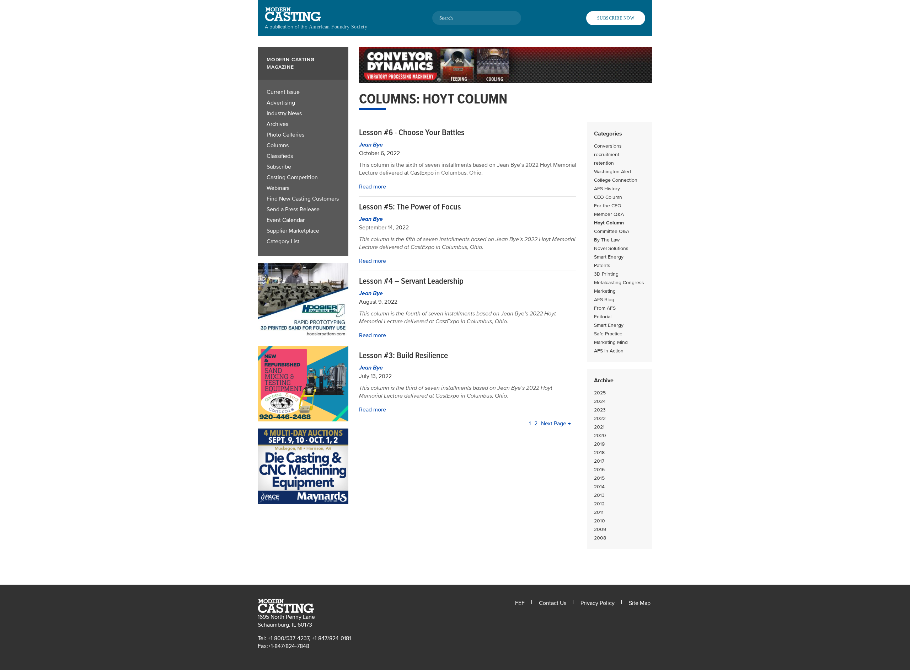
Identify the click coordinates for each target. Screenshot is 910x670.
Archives (277, 124)
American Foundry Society (338, 27)
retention (604, 163)
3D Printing (606, 274)
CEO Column (608, 197)
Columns (278, 145)
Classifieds (280, 156)
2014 (599, 487)
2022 (600, 418)
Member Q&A (609, 214)
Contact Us (552, 603)
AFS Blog (604, 300)
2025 (600, 393)
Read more (372, 186)
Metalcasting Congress (619, 283)
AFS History (607, 189)
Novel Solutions (611, 248)
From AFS (605, 308)
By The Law (607, 240)
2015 (599, 478)
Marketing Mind (611, 342)
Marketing (605, 291)
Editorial (602, 317)
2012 (599, 504)
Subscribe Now (615, 18)
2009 (600, 529)
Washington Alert (612, 172)
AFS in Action (608, 351)
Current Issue (283, 92)
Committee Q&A (611, 231)
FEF (520, 603)
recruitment (606, 154)
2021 (599, 427)
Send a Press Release (293, 209)
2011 (599, 512)
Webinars (278, 188)
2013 (599, 495)
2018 (599, 453)
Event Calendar (286, 220)
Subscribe (279, 166)
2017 (599, 461)
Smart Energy (608, 257)
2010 (599, 521)
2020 (600, 435)
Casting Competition (292, 177)
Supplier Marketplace (293, 230)
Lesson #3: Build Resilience (403, 355)
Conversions (608, 146)
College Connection (615, 180)
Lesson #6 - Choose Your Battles (412, 132)
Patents (602, 265)
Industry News (284, 113)
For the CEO (607, 206)
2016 (599, 470)
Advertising (281, 102)
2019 (599, 444)
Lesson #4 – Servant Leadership (411, 281)
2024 (600, 401)
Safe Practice (608, 334)
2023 (600, 410)
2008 (600, 538)
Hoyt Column (609, 223)
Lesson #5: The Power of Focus (410, 207)
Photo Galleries (285, 134)
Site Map (640, 603)
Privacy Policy (597, 603)
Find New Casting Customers (303, 198)
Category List (283, 241)
